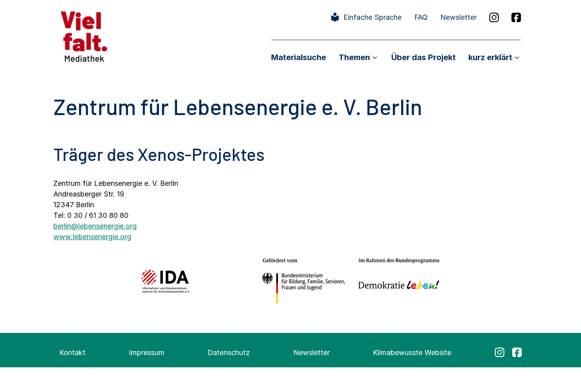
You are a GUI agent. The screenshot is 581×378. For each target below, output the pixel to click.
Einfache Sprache (372, 17)
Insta (494, 17)
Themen (354, 57)
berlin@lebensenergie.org (95, 226)
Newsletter (458, 17)
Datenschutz (229, 352)
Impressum (146, 352)
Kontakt (72, 352)
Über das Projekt (423, 57)
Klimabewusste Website (412, 352)
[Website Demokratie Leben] (396, 281)
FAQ (421, 17)
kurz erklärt (490, 57)
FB (516, 17)
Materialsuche (298, 57)
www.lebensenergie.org (92, 236)
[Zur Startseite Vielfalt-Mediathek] (84, 36)
